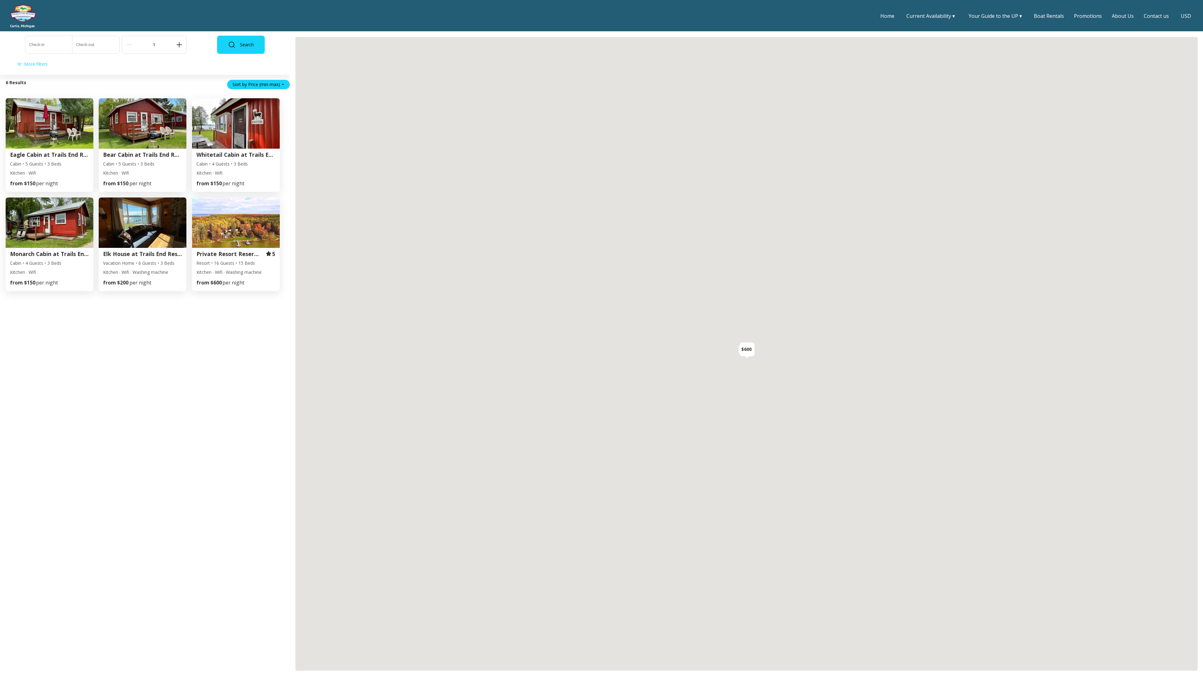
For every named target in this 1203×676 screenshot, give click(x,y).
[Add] (179, 45)
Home (887, 16)
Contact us (1156, 16)
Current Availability (930, 16)
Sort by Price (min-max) (256, 84)
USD (1186, 16)
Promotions (1088, 16)
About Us (1123, 16)
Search (247, 45)
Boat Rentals (1049, 16)
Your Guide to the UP (995, 16)
